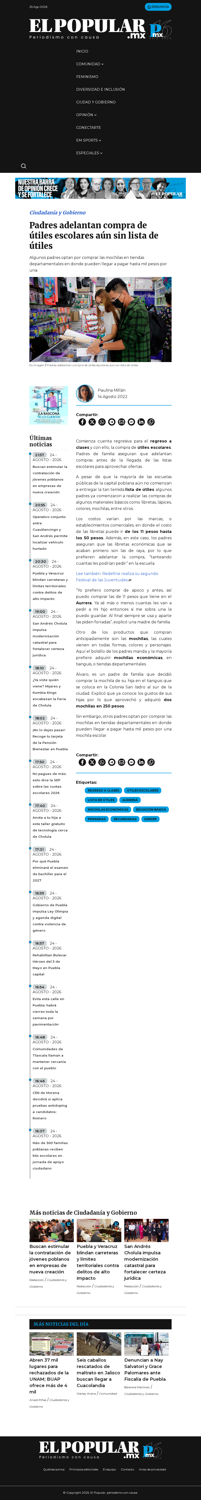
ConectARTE (88, 127)
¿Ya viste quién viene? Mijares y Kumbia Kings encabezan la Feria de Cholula (49, 692)
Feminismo (87, 77)
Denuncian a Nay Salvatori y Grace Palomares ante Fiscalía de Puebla (145, 1369)
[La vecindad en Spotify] (48, 405)
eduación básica (151, 809)
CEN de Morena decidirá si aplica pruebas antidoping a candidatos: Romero (50, 1105)
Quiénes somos (53, 1469)
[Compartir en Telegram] (112, 422)
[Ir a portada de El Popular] (100, 29)
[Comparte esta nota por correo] (122, 422)
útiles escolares (142, 790)
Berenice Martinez (137, 1387)
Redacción (36, 1280)
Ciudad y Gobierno (96, 102)
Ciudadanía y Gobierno (57, 213)
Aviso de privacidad (152, 1469)
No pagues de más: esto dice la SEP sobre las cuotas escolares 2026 (49, 783)
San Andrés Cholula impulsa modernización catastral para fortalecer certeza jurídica (50, 639)
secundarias (125, 819)
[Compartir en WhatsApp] (102, 422)
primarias (97, 819)
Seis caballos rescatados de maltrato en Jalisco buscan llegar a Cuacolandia (98, 1372)
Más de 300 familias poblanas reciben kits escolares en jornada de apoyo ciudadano (50, 1155)
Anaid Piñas (37, 1400)
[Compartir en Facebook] (82, 422)
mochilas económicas (108, 809)
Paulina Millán (112, 390)
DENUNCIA (160, 7)
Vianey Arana (86, 1393)
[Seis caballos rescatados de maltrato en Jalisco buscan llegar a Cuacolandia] (99, 1344)
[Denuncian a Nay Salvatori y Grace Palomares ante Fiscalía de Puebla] (146, 1344)
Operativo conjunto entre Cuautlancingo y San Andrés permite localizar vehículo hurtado (50, 533)
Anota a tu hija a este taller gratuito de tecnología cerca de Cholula (50, 827)
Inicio (82, 51)
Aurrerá (130, 800)
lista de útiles (101, 800)
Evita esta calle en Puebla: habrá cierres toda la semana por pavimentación (48, 1011)
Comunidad (88, 64)
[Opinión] (100, 188)
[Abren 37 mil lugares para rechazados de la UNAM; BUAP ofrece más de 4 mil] (51, 1344)
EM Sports (87, 140)
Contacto (127, 1469)
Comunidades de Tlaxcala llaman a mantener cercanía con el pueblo (49, 1058)
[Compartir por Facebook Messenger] (131, 422)
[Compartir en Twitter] (92, 422)
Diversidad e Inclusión (100, 89)
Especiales (87, 153)
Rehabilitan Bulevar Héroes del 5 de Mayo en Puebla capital (50, 964)
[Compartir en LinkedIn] (141, 422)
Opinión (84, 115)
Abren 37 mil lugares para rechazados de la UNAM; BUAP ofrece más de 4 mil (49, 1376)
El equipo (109, 1469)
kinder (150, 819)
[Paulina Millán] (85, 393)
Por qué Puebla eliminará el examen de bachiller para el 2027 (50, 870)
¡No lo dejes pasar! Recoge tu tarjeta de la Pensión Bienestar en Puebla (50, 739)
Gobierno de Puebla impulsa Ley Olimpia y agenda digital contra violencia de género (50, 917)
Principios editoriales (83, 1469)
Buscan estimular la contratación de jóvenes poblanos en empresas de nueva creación (50, 479)
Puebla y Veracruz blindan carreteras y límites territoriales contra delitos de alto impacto (50, 586)
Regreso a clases (103, 790)
